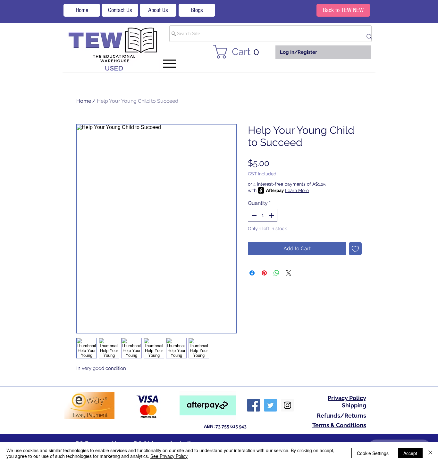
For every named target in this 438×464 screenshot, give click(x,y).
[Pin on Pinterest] (264, 273)
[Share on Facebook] (252, 273)
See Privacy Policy (169, 456)
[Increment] (271, 215)
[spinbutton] (262, 215)
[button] (240, 52)
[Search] (369, 37)
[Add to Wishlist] (355, 248)
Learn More (297, 190)
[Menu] (169, 63)
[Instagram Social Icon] (287, 405)
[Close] (430, 453)
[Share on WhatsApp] (276, 273)
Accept (410, 453)
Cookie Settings (373, 453)
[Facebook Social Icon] (253, 405)
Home (83, 101)
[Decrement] (253, 215)
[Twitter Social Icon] (270, 405)
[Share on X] (288, 273)
